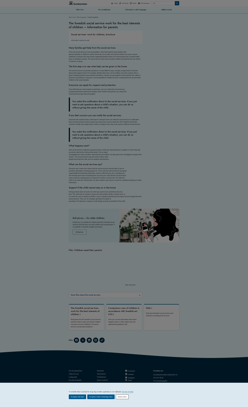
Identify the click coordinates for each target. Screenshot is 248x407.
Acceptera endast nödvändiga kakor (101, 397)
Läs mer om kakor (127, 392)
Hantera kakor (122, 397)
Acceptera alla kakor (77, 397)
